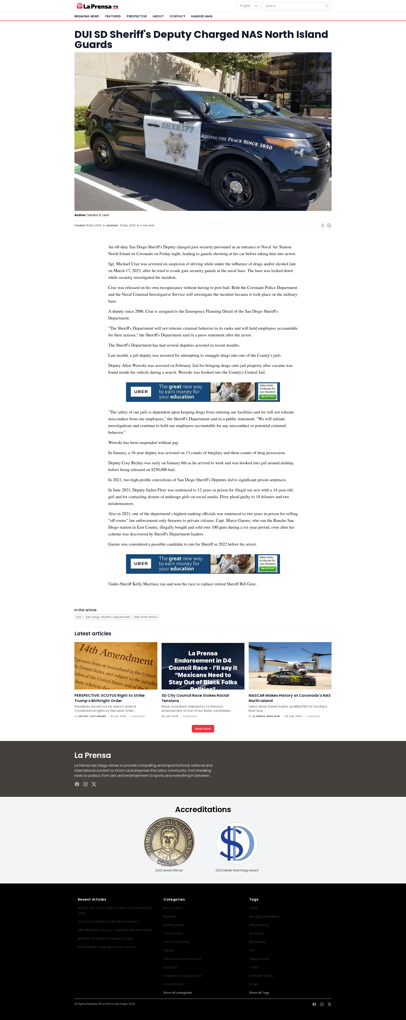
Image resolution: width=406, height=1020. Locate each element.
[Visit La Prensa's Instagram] (85, 784)
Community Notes (176, 942)
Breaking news (86, 16)
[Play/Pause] (329, 225)
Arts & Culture (173, 908)
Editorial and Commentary (182, 959)
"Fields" (253, 908)
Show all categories (177, 993)
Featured (113, 16)
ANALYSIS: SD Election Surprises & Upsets (105, 938)
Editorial (168, 950)
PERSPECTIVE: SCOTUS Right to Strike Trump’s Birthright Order (109, 698)
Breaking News (173, 925)
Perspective (137, 16)
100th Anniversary (261, 976)
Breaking (169, 916)
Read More (203, 729)
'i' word (253, 967)
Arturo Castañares (92, 716)
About (158, 16)
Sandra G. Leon (98, 215)
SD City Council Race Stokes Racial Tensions (108, 921)
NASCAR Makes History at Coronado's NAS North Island (115, 930)
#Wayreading (259, 925)
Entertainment (173, 984)
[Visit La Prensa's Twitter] (93, 784)
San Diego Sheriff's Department (108, 617)
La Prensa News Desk (266, 716)
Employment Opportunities (182, 976)
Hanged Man (201, 16)
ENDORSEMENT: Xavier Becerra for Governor (107, 947)
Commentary (173, 933)
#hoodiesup (257, 942)
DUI (78, 617)
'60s (252, 950)
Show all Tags (259, 993)
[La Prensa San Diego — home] (97, 6)
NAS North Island (145, 617)
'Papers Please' (259, 959)
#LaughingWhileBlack (264, 916)
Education (170, 967)
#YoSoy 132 (256, 933)
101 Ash (253, 984)
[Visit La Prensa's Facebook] (77, 784)
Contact (177, 16)
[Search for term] (328, 6)
